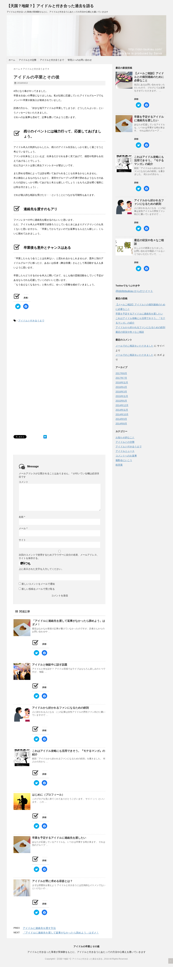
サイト (22, 540)
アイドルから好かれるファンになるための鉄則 (60, 707)
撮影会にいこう (124, 460)
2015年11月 (122, 396)
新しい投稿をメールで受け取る (38, 589)
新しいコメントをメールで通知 (38, 583)
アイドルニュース (125, 451)
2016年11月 (122, 382)
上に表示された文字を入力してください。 (41, 569)
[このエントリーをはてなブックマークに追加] (45, 436)
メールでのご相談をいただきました (134, 345)
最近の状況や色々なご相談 (130, 332)
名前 (22, 517)
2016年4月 (121, 387)
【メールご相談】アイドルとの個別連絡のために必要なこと (149, 77)
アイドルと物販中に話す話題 (49, 664)
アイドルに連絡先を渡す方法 (39, 928)
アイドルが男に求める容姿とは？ (52, 881)
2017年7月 (121, 378)
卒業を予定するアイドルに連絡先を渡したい (59, 837)
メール (23, 528)
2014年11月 (122, 410)
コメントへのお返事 (126, 455)
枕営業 (119, 464)
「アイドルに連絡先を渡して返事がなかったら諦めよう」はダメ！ (61, 932)
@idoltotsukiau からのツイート (134, 291)
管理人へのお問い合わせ (80, 60)
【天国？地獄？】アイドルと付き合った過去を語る (50, 6)
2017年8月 (121, 373)
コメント (23, 482)
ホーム (12, 60)
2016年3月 (121, 391)
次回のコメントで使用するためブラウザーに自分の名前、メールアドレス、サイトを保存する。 (59, 556)
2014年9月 (121, 419)
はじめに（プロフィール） (48, 794)
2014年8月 (121, 423)
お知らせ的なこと (125, 437)
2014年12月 (122, 405)
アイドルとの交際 (27, 60)
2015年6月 (121, 400)
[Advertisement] (42, 353)
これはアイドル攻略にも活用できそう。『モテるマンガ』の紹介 (149, 160)
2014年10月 (122, 414)
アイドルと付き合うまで (52, 60)
